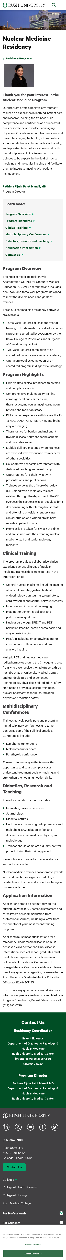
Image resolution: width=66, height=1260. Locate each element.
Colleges (8, 1179)
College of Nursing (15, 1195)
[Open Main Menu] (61, 5)
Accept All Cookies (32, 1253)
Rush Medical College (17, 1203)
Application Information (21, 248)
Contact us (12, 254)
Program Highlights (18, 221)
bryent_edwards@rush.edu (33, 1058)
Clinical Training (16, 227)
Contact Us (14, 1167)
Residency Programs (19, 58)
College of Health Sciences (20, 1187)
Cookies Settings (33, 1244)
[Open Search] (54, 5)
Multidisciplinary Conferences (25, 234)
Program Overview (18, 214)
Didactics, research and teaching (27, 241)
